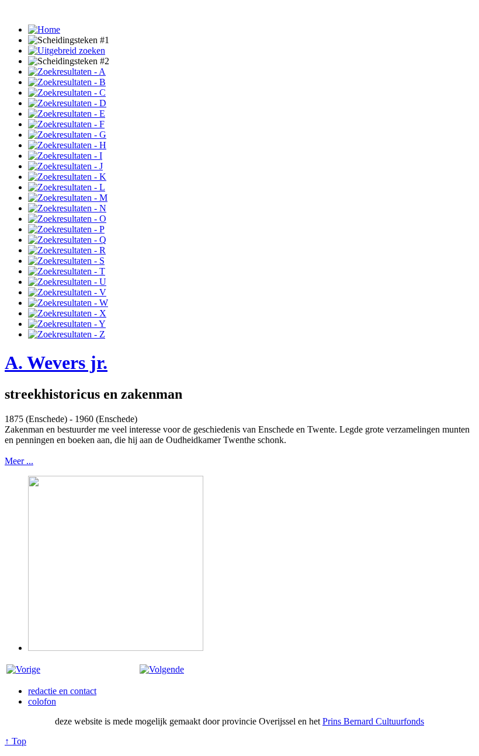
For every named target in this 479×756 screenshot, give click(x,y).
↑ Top (15, 741)
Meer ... (19, 461)
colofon (42, 701)
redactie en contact (62, 691)
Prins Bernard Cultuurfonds (373, 721)
